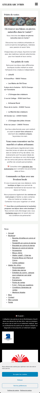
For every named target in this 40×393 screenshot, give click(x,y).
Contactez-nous (11, 213)
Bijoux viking (17, 253)
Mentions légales (18, 292)
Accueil (11, 233)
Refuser (20, 380)
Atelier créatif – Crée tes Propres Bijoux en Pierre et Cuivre (22, 257)
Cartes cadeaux (18, 263)
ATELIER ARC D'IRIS (13, 4)
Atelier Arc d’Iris (14, 265)
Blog (10, 295)
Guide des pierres (19, 270)
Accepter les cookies (20, 374)
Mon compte (13, 300)
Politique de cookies (13, 390)
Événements (17, 280)
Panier (10, 302)
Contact (11, 297)
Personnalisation (18, 268)
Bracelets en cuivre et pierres (23, 245)
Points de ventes (18, 282)
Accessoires (17, 250)
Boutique (11, 236)
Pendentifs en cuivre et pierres (24, 243)
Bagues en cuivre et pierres (22, 248)
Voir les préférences (20, 386)
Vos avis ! (16, 278)
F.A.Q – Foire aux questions (22, 285)
